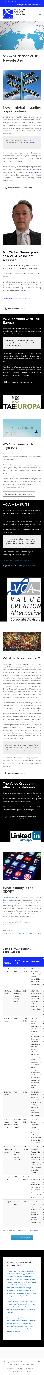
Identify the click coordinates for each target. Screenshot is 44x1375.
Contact (28, 1371)
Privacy (20, 1369)
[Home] (14, 13)
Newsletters (30, 1369)
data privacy (7, 900)
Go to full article (8, 925)
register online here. (28, 565)
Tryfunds (18, 457)
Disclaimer (10, 1369)
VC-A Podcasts (17, 1371)
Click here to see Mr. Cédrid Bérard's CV (17, 298)
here (36, 1230)
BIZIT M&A (14, 470)
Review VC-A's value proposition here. (17, 560)
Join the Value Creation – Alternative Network (17, 2)
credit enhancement (33, 172)
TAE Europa (32, 328)
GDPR (17, 510)
